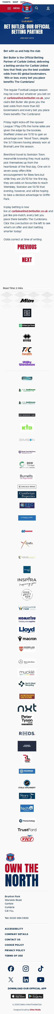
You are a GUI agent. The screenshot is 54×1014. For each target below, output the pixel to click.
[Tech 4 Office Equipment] (27, 808)
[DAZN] (27, 313)
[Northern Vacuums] (27, 696)
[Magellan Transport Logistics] (27, 649)
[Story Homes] (27, 796)
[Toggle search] (36, 8)
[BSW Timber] (27, 465)
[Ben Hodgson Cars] (27, 415)
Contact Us (12, 940)
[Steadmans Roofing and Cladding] (27, 771)
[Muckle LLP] (27, 672)
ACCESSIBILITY (14, 929)
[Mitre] (27, 301)
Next (27, 260)
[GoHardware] (27, 531)
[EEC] (27, 505)
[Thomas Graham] (27, 821)
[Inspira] (27, 581)
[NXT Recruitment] (27, 708)
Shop (15, 2)
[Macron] (27, 639)
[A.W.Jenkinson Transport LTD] (27, 390)
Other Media (35, 1010)
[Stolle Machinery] (27, 784)
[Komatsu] (27, 619)
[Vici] (27, 839)
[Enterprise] (27, 325)
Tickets (6, 2)
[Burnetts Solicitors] (27, 477)
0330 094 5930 (17, 918)
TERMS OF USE (14, 956)
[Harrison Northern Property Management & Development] (27, 557)
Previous (27, 247)
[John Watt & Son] (27, 595)
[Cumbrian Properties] (27, 494)
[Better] (27, 427)
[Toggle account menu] (48, 8)
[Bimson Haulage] (27, 440)
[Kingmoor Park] (27, 608)
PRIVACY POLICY (15, 950)
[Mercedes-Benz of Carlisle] (27, 661)
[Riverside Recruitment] (27, 746)
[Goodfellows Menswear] (27, 518)
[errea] (27, 338)
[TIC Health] (27, 351)
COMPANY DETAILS (16, 934)
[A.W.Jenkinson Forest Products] (27, 403)
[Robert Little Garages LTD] (27, 759)
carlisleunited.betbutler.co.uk (25, 98)
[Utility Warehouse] (27, 363)
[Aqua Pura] (27, 378)
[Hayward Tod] (27, 570)
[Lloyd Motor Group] (27, 630)
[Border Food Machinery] (27, 452)
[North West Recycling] (27, 684)
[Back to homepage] (27, 7)
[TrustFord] (27, 829)
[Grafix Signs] (27, 545)
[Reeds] (27, 733)
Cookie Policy (14, 945)
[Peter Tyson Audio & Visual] (27, 720)
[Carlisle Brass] (27, 487)
